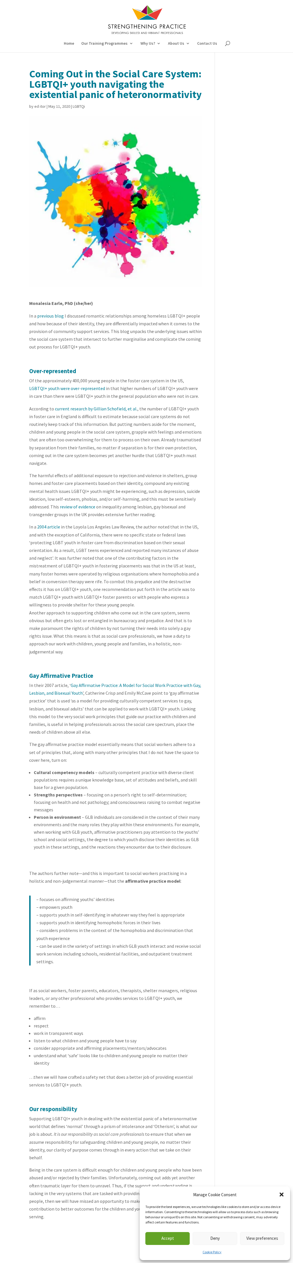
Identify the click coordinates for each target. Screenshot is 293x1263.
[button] (281, 1194)
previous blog (50, 316)
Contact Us (207, 43)
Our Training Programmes (104, 43)
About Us (176, 43)
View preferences (262, 1238)
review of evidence (77, 507)
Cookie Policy (212, 1252)
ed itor (40, 106)
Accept (167, 1238)
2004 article (48, 527)
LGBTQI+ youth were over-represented (67, 388)
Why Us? (147, 43)
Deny (215, 1238)
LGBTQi (79, 106)
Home (69, 43)
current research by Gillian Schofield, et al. (96, 409)
